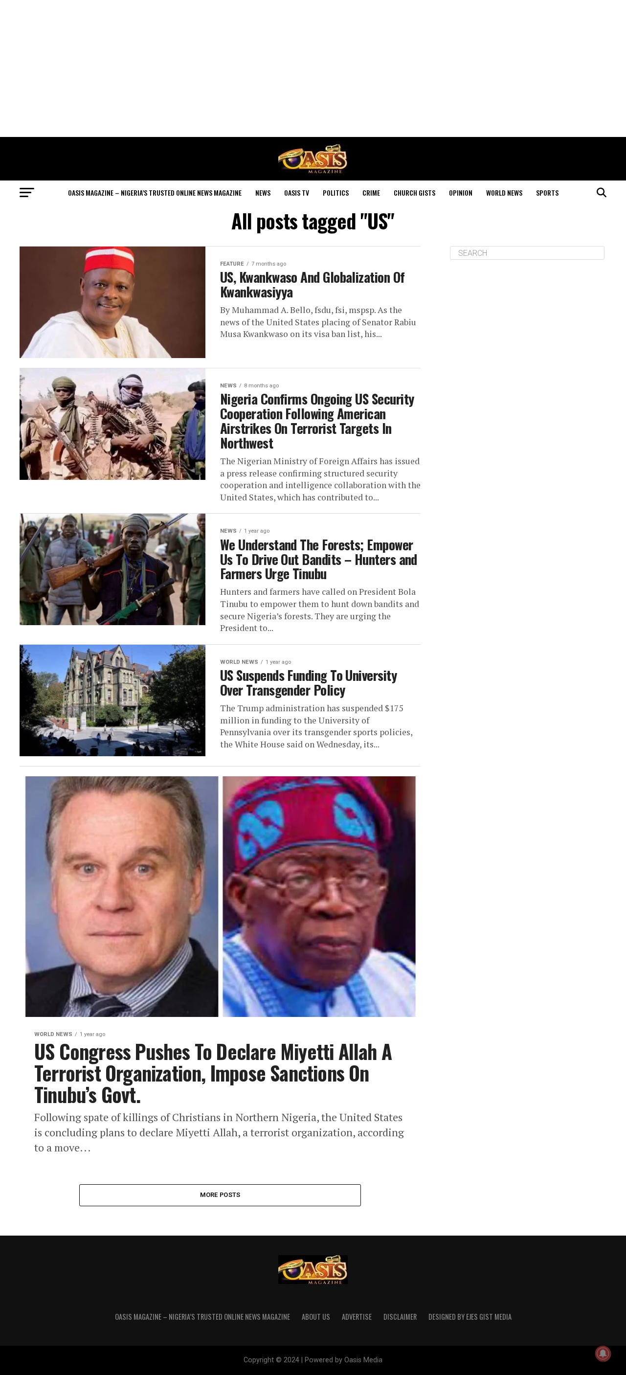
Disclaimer (400, 1316)
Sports (547, 192)
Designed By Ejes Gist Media (470, 1316)
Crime (371, 192)
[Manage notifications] (603, 1353)
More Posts (220, 1194)
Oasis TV (296, 192)
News (262, 192)
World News (504, 192)
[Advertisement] (313, 68)
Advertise (357, 1316)
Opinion (460, 192)
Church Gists (414, 192)
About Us (316, 1316)
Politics (336, 192)
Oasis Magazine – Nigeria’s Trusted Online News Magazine (155, 192)
